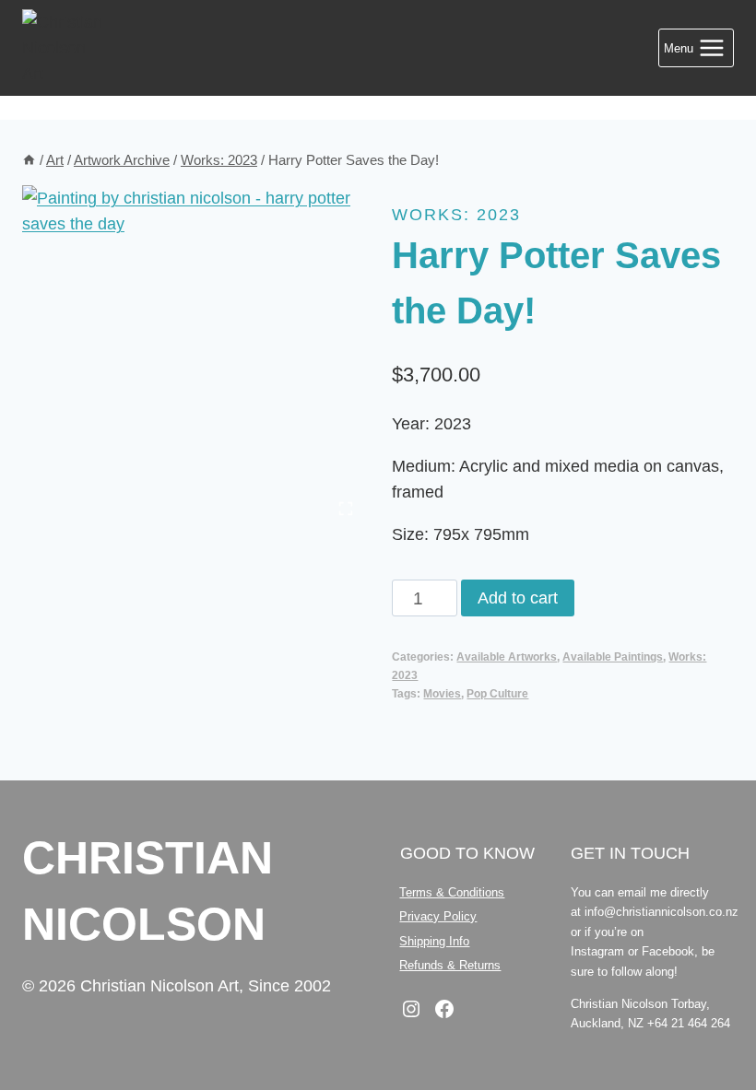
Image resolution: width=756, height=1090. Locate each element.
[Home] (29, 160)
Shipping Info (434, 941)
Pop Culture (497, 693)
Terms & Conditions (451, 892)
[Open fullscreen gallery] (345, 508)
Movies (442, 693)
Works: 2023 (456, 214)
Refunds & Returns (450, 965)
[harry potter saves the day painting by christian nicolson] (193, 356)
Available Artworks (506, 656)
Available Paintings (612, 656)
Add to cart (518, 598)
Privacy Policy (438, 916)
